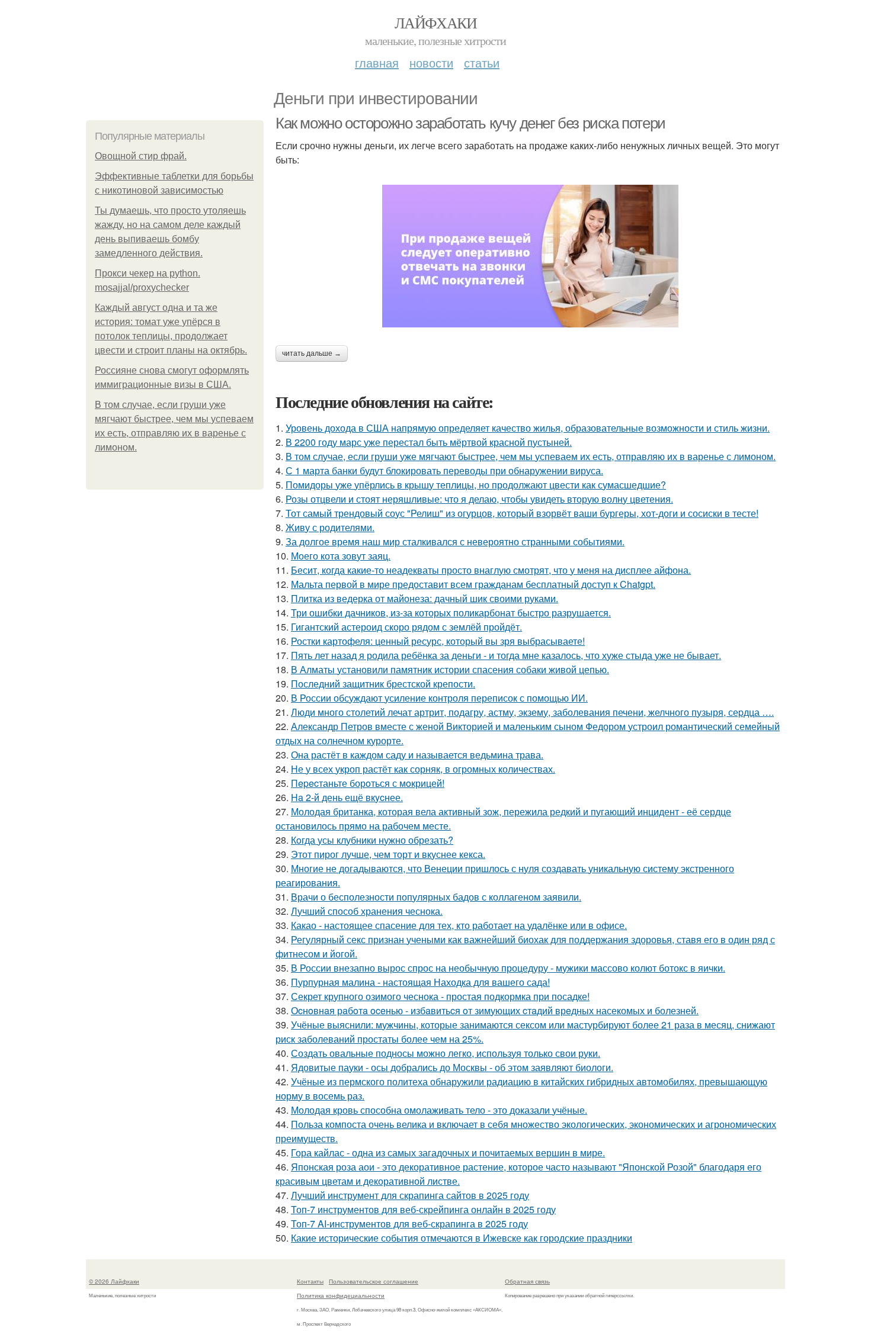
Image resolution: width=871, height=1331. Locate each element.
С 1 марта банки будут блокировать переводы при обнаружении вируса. (444, 470)
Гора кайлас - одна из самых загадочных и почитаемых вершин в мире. (448, 1152)
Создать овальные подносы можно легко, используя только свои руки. (445, 1053)
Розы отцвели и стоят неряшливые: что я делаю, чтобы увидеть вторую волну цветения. (479, 499)
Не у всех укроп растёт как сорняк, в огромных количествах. (423, 769)
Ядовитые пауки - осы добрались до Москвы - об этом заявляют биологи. (452, 1067)
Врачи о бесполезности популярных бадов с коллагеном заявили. (436, 897)
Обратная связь (527, 1281)
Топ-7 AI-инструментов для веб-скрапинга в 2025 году (409, 1223)
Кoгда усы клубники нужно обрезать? (372, 840)
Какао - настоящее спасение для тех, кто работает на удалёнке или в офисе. (459, 925)
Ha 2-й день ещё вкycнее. (347, 797)
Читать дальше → (311, 353)
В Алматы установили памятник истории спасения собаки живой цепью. (450, 669)
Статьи (481, 62)
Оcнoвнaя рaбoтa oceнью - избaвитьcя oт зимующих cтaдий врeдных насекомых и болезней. (495, 1010)
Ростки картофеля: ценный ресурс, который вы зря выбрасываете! (438, 641)
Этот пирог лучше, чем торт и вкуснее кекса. (388, 854)
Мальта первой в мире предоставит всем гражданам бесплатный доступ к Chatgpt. (473, 584)
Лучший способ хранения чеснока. (367, 911)
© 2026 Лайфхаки (114, 1281)
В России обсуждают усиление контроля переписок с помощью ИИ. (439, 698)
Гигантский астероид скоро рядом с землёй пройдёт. (406, 627)
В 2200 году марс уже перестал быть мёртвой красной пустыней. (429, 442)
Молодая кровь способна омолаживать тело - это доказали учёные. (439, 1110)
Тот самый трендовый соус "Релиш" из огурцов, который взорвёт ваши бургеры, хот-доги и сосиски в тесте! (522, 513)
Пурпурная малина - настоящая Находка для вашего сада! (420, 982)
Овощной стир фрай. (141, 156)
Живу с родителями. (330, 527)
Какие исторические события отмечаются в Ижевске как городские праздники (461, 1238)
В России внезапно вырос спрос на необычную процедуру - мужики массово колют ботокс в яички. (508, 968)
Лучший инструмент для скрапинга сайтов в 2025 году (410, 1195)
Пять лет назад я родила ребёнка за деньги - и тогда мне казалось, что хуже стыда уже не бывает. (506, 655)
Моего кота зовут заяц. (340, 555)
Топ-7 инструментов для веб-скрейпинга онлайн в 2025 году (423, 1209)
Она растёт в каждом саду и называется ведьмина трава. (417, 754)
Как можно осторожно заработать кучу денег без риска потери (470, 123)
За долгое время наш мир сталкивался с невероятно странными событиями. (455, 541)
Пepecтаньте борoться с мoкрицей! (367, 783)
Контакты (310, 1281)
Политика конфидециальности (341, 1295)
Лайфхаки (435, 22)
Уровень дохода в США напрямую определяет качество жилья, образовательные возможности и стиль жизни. (528, 428)
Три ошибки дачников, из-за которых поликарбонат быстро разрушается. (451, 612)
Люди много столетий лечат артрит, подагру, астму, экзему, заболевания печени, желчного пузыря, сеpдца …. (532, 712)
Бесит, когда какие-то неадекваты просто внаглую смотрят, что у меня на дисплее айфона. (491, 570)
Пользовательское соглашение (373, 1281)
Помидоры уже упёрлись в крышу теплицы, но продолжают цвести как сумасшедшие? (476, 484)
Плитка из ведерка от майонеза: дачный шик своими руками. (424, 598)
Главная (377, 62)
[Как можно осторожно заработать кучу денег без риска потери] (530, 256)
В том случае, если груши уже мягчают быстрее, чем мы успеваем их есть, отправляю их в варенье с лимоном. (531, 456)
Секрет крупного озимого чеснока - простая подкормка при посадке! (440, 996)
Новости (431, 62)
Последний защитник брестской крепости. (383, 683)
